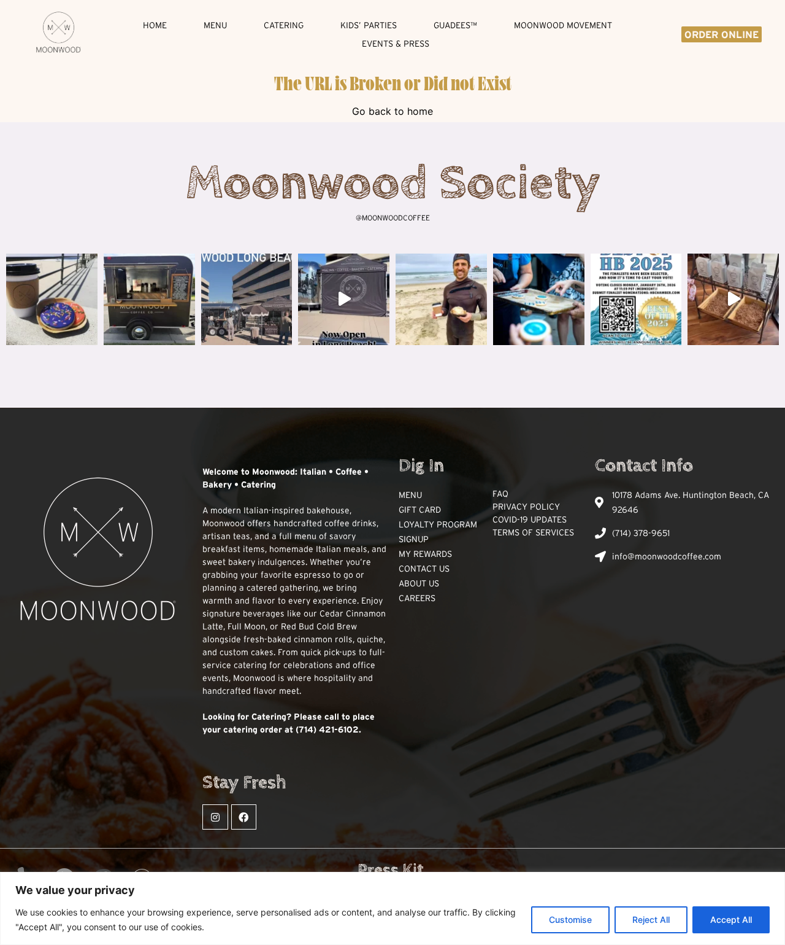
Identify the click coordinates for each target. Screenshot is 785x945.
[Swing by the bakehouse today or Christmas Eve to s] (733, 299)
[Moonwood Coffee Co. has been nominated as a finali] (636, 299)
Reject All (651, 919)
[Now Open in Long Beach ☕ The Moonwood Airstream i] (343, 299)
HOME (155, 25)
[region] (392, 908)
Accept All (731, 919)
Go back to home (392, 111)
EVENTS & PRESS (395, 44)
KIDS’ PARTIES (368, 25)
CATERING (284, 25)
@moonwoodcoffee (393, 218)
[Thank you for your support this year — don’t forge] (538, 299)
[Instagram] (215, 817)
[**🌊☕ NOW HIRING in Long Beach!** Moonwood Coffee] (247, 299)
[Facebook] (244, 817)
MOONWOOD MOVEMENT (563, 25)
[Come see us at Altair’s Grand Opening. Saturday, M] (149, 299)
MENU (215, 25)
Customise (570, 919)
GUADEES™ (455, 25)
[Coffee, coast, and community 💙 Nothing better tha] (441, 299)
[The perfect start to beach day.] (52, 299)
